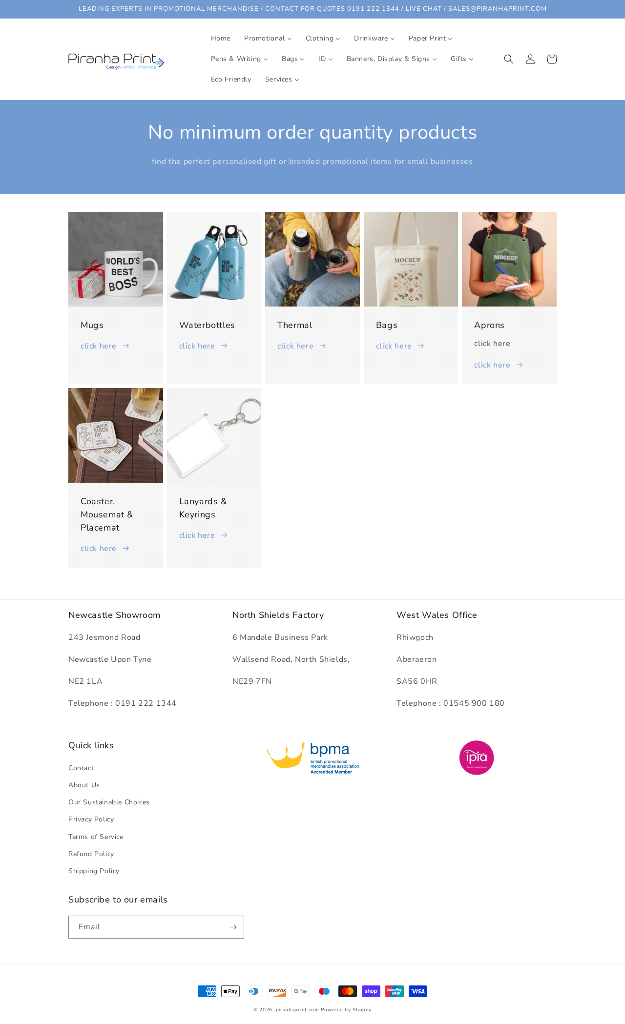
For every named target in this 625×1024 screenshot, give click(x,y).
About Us (84, 785)
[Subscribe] (233, 927)
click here (99, 346)
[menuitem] (220, 38)
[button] (509, 59)
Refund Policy (91, 854)
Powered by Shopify (346, 1009)
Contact (81, 768)
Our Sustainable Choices (109, 802)
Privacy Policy (91, 819)
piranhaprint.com (297, 1009)
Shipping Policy (94, 871)
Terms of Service (96, 836)
